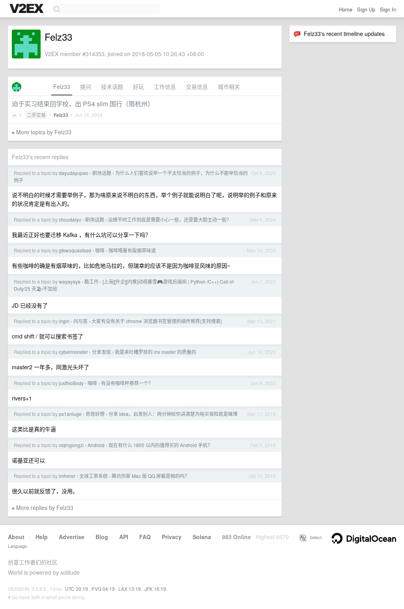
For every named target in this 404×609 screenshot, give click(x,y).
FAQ (145, 537)
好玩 (138, 86)
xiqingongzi (71, 445)
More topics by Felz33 (43, 132)
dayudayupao (73, 172)
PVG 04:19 (103, 588)
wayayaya (69, 281)
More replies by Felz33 (44, 507)
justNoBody (71, 383)
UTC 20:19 (76, 588)
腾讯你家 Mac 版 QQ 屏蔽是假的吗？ (150, 475)
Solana (202, 537)
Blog (101, 537)
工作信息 (165, 86)
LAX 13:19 (129, 588)
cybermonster (73, 351)
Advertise (71, 537)
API (123, 537)
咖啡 (100, 250)
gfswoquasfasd (75, 250)
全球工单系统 (93, 475)
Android (96, 445)
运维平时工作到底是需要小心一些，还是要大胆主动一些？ (169, 219)
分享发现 (101, 351)
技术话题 (112, 86)
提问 (85, 86)
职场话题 (101, 172)
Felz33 (61, 86)
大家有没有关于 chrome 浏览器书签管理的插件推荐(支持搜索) (157, 321)
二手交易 (36, 114)
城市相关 (229, 86)
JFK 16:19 (155, 588)
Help (42, 537)
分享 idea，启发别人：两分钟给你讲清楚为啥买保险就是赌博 (173, 413)
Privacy (171, 537)
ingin (64, 321)
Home (345, 9)
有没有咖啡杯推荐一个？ (127, 383)
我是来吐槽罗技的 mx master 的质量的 (155, 351)
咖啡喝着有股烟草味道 (132, 250)
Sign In (388, 9)
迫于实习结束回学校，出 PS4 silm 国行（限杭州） (83, 103)
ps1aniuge (70, 413)
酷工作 (91, 281)
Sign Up (366, 9)
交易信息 (197, 86)
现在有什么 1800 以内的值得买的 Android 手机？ (160, 445)
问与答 (80, 321)
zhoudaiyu (70, 219)
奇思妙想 (95, 413)
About (16, 537)
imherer (67, 475)
